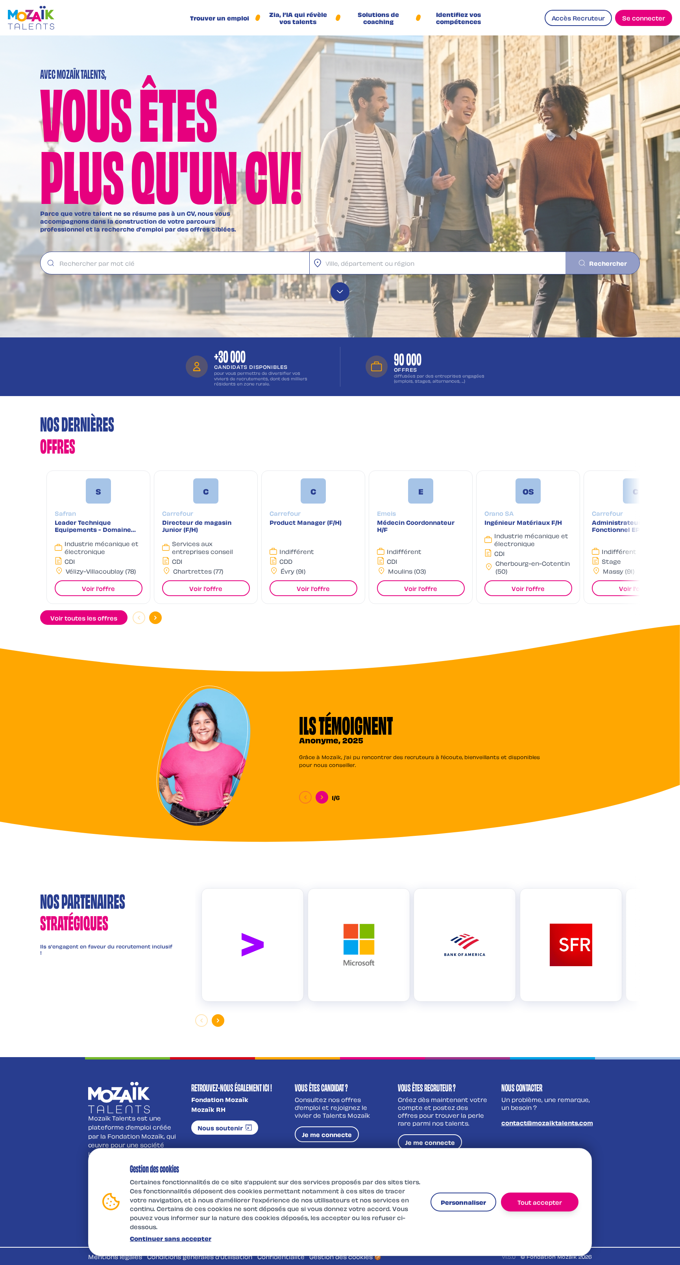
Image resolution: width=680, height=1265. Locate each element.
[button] (98, 537)
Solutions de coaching (378, 18)
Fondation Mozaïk (219, 1099)
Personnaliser (463, 1201)
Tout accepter (539, 1201)
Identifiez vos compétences (458, 18)
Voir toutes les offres (83, 617)
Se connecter (643, 17)
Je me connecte (327, 1134)
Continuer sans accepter (170, 1238)
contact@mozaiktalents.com (547, 1122)
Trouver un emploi (219, 17)
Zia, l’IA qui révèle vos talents (298, 18)
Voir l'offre (98, 588)
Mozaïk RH (208, 1109)
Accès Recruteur (578, 17)
